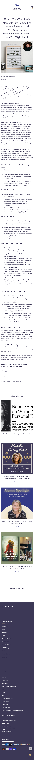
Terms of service (6, 707)
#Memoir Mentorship (19, 377)
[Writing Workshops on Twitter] (6, 606)
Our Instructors (5, 683)
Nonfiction (4, 632)
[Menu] (2, 7)
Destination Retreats (7, 651)
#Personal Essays (5, 381)
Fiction (3, 629)
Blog (3, 689)
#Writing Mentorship (16, 381)
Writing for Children (6, 638)
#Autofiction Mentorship (7, 377)
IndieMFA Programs (6, 648)
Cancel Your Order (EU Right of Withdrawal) (12, 710)
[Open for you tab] (30, 755)
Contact (4, 692)
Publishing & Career (6, 644)
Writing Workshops (10, 715)
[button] (31, 7)
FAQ (3, 695)
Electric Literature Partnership (9, 686)
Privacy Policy (5, 704)
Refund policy (5, 701)
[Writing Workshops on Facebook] (3, 606)
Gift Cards (4, 657)
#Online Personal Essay (18, 379)
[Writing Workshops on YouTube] (12, 606)
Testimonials (5, 680)
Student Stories (6, 654)
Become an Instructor (7, 698)
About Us (4, 677)
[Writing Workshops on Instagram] (9, 606)
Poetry (3, 635)
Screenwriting (5, 641)
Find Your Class (5, 626)
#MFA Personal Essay (6, 379)
